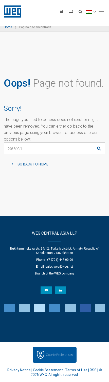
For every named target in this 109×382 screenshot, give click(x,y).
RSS (93, 370)
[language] (91, 11)
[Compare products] (71, 11)
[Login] (61, 11)
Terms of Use (76, 370)
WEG (11, 11)
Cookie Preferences (59, 355)
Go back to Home (32, 164)
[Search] (80, 11)
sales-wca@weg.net (59, 266)
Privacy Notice (19, 370)
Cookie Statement (48, 370)
